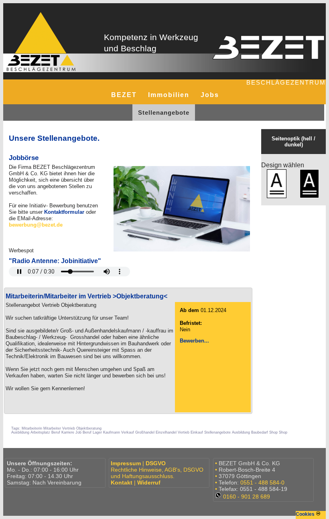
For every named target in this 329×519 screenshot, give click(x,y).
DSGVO (156, 463)
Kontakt (121, 482)
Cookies (306, 514)
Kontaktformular (64, 212)
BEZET (124, 94)
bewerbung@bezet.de (36, 225)
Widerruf (148, 482)
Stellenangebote (163, 112)
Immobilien (168, 94)
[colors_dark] (309, 184)
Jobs (210, 94)
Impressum (126, 463)
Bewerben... (194, 341)
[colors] (276, 184)
